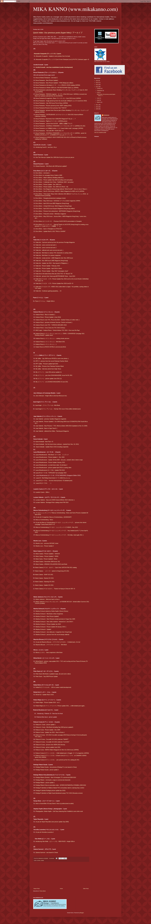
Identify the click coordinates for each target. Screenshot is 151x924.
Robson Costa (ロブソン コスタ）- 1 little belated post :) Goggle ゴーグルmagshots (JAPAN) (62, 753)
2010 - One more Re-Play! (72, 330)
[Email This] (59, 858)
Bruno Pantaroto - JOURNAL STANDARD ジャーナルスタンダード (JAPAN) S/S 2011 (60, 126)
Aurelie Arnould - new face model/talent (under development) (54, 67)
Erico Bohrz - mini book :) (43, 173)
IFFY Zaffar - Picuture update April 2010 (47, 363)
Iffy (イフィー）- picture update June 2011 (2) (49, 378)
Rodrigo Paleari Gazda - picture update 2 (47, 769)
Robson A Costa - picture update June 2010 (48, 747)
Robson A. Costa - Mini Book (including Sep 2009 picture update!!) (54, 727)
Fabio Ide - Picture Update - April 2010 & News (48, 268)
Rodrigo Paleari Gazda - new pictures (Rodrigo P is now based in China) (56, 767)
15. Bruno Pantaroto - (39, 118)
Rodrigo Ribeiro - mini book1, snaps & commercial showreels (53, 780)
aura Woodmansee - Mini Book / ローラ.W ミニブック (52, 454)
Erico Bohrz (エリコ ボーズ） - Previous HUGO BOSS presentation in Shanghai (59, 221)
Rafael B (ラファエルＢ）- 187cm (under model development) (53, 687)
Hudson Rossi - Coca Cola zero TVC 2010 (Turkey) (50, 327)
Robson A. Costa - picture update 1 (45, 724)
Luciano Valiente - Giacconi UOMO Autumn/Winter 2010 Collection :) (55, 500)
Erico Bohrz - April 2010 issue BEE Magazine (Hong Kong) (52, 203)
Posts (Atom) (43, 891)
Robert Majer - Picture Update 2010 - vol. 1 (48, 702)
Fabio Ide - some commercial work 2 (46, 247)
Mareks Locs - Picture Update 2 (45, 546)
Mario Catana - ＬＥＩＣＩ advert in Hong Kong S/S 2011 (52, 571)
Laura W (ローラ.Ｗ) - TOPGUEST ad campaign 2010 (51, 473)
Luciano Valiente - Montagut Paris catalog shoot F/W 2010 (52, 502)
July (98, 92)
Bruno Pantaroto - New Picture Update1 (47, 80)
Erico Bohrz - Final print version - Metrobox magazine (51, 213)
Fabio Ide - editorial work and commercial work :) (49, 250)
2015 (97, 80)
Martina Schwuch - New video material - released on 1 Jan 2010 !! (54, 621)
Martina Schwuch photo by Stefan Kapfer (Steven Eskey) (52, 611)
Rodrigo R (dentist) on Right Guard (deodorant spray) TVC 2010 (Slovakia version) (59, 793)
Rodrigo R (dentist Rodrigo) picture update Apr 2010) (50, 790)
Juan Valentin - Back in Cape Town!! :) (46, 428)
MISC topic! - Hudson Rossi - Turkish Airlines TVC (50, 330)
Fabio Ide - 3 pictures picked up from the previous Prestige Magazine (55, 242)
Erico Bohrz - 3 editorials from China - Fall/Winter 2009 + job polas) (54, 182)
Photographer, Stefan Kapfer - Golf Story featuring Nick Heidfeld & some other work (59, 811)
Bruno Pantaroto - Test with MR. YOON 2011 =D (50, 130)
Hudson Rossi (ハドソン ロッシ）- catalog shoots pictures (52, 338)
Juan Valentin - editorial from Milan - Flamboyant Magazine (52, 431)
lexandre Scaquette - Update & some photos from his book (53, 56)
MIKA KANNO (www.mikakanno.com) (75, 8)
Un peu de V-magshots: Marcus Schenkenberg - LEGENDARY (54, 517)
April (98, 100)
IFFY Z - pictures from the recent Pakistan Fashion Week (52, 361)
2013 (97, 84)
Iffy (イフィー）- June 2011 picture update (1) (48, 372)
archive (38, 860)
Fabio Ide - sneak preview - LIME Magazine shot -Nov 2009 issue (54, 258)
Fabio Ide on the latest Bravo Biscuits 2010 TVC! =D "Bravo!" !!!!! (54, 273)
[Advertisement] (61, 875)
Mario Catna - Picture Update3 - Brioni (46, 559)
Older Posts (86, 888)
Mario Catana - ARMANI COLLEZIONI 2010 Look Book (51, 564)
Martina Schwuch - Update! (43, 629)
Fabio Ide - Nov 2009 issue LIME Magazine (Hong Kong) (52, 260)
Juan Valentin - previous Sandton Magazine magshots (51, 419)
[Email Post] (56, 858)
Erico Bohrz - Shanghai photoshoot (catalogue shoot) (50, 198)
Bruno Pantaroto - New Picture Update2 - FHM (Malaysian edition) (54, 83)
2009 (97, 109)
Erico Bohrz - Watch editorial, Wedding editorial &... (50, 177)
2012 (97, 86)
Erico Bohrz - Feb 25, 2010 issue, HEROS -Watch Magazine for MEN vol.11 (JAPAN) (60, 191)
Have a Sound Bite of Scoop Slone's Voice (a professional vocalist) (55, 803)
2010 (97, 107)
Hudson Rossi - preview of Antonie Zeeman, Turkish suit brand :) (54, 322)
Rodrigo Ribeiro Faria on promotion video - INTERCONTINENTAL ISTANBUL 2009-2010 (61, 785)
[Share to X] (63, 858)
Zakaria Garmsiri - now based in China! (47, 852)
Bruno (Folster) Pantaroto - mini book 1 (47, 77)
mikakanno (40, 858)
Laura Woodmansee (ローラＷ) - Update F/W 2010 (50, 470)
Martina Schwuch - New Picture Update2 (47, 616)
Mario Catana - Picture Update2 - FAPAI (47, 556)
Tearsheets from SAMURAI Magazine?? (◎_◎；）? (61, 118)
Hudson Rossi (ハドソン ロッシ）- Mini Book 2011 (50, 341)
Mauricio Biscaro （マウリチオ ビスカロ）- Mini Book (51, 644)
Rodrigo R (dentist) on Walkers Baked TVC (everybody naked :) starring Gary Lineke (60, 788)
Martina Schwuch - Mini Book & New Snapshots (49, 613)
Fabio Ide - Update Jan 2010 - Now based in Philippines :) (52, 263)
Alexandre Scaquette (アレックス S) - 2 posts (47, 53)
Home (61, 888)
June (98, 98)
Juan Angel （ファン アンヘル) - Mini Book (47, 405)
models (42, 860)
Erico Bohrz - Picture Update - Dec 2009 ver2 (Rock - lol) (52, 186)
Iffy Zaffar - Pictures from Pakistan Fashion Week (50, 366)
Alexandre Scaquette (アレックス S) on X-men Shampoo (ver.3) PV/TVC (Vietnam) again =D (62, 59)
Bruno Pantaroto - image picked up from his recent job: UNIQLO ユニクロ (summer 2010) (61, 100)
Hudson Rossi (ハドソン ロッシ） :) (45, 344)
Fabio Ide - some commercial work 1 (46, 245)
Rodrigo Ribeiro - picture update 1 (45, 782)
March (98, 102)
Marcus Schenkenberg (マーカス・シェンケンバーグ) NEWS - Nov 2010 (57, 527)
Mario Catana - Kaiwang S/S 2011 (44, 581)
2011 (97, 104)
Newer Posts (37, 888)
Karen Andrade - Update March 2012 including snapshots (52, 447)
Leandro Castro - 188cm (42, 492)
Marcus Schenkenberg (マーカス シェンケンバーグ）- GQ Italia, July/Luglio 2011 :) (60, 535)
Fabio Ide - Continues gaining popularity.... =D (48, 291)
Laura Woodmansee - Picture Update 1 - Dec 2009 (50, 457)
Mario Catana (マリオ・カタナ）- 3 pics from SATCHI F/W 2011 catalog (56, 567)
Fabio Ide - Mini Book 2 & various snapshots (48, 255)
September (100, 90)
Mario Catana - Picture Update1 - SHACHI (48, 553)
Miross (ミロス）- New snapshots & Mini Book (49, 652)
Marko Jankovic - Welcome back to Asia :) (48, 599)
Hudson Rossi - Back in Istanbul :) (45, 314)
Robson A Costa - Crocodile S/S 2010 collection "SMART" (52, 739)
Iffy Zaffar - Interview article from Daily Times (48, 369)
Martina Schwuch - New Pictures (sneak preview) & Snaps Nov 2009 (55, 619)
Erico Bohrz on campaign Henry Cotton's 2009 (49, 175)
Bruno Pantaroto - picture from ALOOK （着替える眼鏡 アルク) (54, 123)
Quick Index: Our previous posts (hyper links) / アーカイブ (57, 33)
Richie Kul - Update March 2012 (45, 694)
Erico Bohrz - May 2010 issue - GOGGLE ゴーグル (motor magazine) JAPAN (58, 200)
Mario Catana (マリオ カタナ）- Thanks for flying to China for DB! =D (55, 588)
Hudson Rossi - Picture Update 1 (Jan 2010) (48, 317)
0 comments (51, 858)
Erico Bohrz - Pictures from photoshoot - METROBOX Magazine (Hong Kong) (58, 211)
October (99, 88)
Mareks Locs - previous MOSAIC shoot (47, 543)
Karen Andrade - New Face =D (44, 441)
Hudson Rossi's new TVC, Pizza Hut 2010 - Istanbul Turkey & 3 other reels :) (57, 319)
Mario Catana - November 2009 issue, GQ (48, 561)
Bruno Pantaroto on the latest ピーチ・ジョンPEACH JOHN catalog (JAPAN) (58, 85)
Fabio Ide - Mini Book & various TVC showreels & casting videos (54, 253)
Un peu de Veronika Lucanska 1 (45, 832)
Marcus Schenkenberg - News (44, 519)
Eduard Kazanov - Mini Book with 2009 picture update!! (51, 166)
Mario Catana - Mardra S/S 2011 (44, 578)
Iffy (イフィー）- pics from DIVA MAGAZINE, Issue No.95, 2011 (54, 375)
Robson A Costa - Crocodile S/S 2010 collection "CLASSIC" (52, 742)
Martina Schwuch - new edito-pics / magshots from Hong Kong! (54, 632)
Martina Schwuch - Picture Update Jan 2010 (48, 624)
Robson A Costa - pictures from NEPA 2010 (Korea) (50, 744)
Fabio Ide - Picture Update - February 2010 (48, 266)
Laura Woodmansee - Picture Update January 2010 (50, 462)
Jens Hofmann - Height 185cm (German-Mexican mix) (51, 395)
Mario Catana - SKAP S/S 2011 (44, 574)
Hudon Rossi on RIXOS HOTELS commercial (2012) (51, 347)
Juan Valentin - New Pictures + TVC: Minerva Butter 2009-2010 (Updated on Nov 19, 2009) (61, 426)
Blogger (82, 912)
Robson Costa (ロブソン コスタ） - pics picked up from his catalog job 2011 (57, 760)
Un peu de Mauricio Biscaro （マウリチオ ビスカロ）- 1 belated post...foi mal (58, 642)
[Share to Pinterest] (66, 858)
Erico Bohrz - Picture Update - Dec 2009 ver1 (48, 184)
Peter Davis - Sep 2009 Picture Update (47, 676)
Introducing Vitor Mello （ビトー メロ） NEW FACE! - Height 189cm (55, 841)
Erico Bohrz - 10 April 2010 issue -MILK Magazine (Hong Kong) (54, 206)
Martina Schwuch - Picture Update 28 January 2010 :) (51, 626)
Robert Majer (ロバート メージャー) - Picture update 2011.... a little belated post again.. (60, 705)
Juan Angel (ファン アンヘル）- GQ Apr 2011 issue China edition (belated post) (58, 409)
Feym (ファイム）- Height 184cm (45, 301)
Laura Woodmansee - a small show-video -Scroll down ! (51, 465)
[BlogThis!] (61, 858)
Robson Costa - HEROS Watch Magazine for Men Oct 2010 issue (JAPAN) (57, 749)
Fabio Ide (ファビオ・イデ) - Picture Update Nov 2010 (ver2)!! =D (54, 283)
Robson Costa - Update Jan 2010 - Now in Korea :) (50, 732)
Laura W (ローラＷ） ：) (43, 483)
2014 (97, 82)
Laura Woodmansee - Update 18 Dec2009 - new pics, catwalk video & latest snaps (59, 460)
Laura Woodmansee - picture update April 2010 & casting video (53, 467)
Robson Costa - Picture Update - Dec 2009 (48, 730)
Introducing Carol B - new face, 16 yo (46, 147)
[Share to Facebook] (64, 858)
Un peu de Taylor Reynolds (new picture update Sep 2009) (52, 821)
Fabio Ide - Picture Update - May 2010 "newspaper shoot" (52, 271)
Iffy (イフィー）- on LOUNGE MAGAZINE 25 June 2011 (52, 381)
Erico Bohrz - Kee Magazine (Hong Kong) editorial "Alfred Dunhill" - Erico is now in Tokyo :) (61, 189)
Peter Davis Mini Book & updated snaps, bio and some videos (53, 674)
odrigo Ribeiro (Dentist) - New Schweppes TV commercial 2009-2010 (56, 777)
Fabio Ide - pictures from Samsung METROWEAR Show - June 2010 (55, 276)
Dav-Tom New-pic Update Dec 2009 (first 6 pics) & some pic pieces (55, 157)
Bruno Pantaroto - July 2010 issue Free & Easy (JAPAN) (52, 103)
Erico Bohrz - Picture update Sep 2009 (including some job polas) (54, 180)
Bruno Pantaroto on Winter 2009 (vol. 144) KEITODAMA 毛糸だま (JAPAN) (57, 87)
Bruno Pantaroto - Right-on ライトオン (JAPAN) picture (51, 121)
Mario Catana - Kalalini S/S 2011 (44, 585)
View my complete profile (100, 132)
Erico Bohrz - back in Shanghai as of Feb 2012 (49, 228)
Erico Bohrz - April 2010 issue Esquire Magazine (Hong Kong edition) (55, 208)
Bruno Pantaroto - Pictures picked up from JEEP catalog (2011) (53, 105)
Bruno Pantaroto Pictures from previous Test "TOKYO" (51, 108)
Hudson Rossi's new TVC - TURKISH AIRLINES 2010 (51, 325)
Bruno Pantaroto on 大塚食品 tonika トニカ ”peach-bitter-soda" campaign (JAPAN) (59, 128)
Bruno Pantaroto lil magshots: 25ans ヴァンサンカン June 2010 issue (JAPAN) (58, 98)
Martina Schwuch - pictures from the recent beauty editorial (52, 634)
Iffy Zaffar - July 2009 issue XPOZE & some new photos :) (52, 358)
